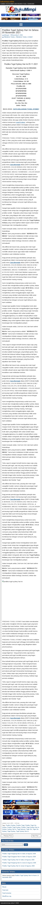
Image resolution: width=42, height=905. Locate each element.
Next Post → (36, 836)
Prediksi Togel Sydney (13, 827)
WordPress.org (6, 896)
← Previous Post (7, 836)
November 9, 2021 (17, 35)
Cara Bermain (15, 164)
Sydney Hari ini (11, 829)
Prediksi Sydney (10, 825)
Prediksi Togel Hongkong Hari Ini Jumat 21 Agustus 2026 (19, 863)
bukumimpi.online (7, 1)
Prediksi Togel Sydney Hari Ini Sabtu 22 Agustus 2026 (18, 860)
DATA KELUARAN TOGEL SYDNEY (26, 109)
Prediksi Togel (20, 825)
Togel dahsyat (21, 829)
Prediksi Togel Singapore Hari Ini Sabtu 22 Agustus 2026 (19, 856)
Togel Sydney (11, 831)
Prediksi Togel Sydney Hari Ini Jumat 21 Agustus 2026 (18, 866)
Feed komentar (6, 893)
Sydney (4, 829)
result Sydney (20, 122)
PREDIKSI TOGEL (9, 37)
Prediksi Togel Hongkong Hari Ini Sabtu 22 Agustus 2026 (19, 853)
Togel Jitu (29, 829)
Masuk (4, 887)
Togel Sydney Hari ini (22, 831)
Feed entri (5, 890)
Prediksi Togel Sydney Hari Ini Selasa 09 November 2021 (20, 31)
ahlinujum (6, 35)
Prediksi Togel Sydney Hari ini (30, 827)
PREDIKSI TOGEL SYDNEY (24, 37)
